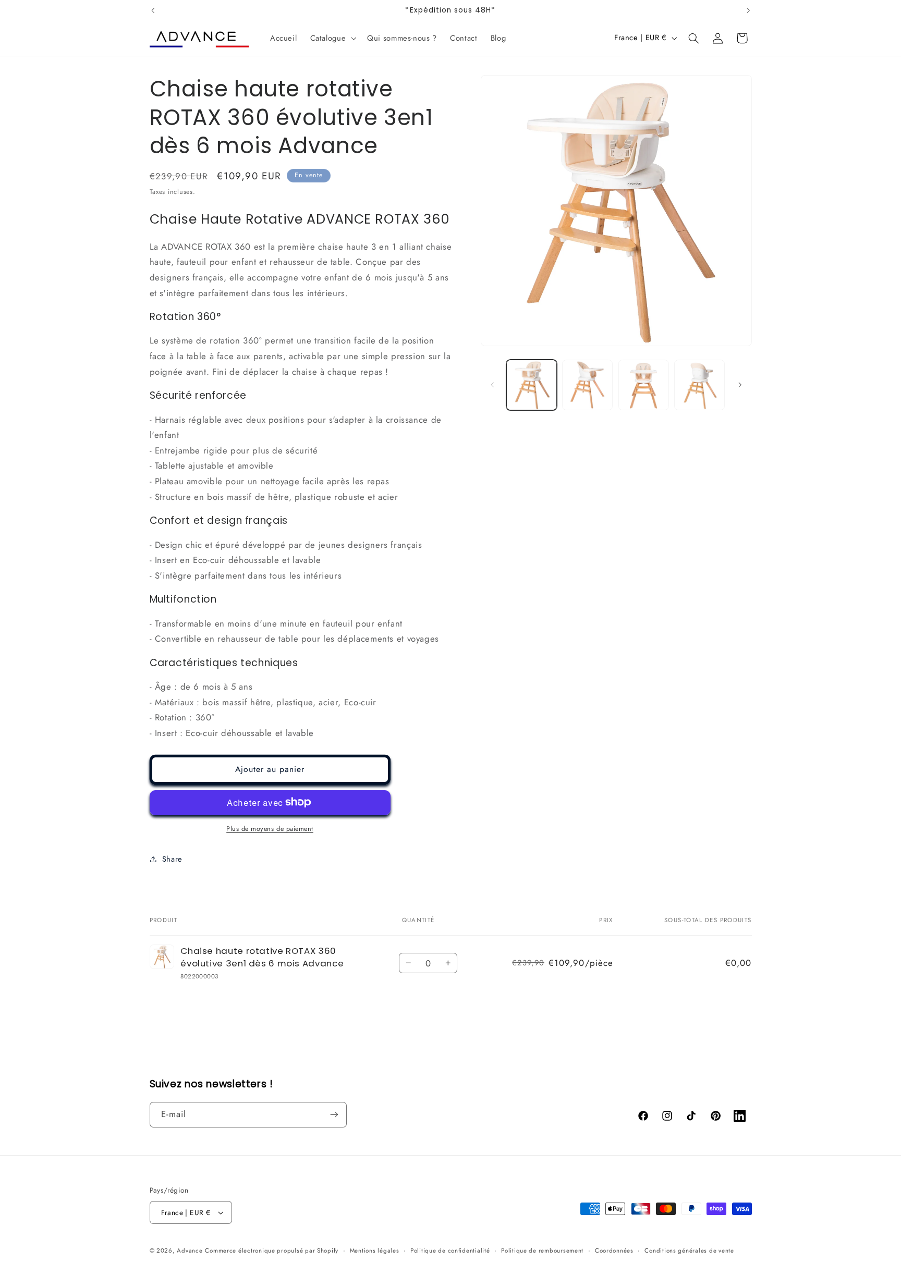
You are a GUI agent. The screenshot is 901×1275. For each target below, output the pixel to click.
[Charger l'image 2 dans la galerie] (587, 385)
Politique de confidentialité (450, 1250)
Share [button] (172, 858)
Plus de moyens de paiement (269, 828)
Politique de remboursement (542, 1250)
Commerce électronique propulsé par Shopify (271, 1250)
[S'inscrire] (334, 1114)
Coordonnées (614, 1250)
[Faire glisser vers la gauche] (492, 384)
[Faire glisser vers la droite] (740, 384)
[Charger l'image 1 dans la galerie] (531, 385)
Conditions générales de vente (689, 1250)
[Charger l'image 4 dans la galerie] (699, 385)
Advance (189, 1250)
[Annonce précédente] (152, 10)
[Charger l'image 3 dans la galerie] (643, 385)
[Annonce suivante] (748, 10)
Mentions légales (374, 1250)
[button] (332, 38)
